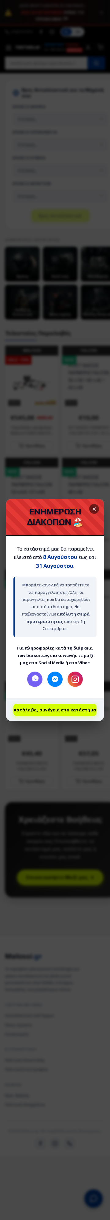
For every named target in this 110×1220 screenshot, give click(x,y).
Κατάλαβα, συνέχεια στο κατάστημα (55, 709)
